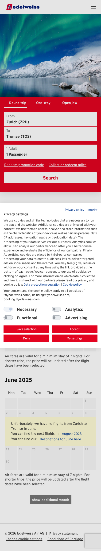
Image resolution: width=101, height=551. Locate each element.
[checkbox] (56, 309)
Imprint (92, 210)
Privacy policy (74, 210)
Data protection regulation (41, 284)
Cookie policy (72, 284)
